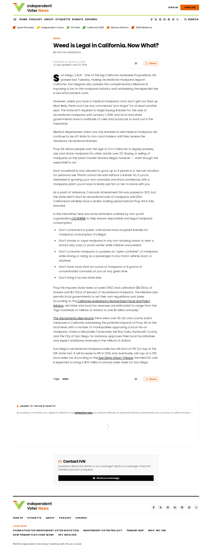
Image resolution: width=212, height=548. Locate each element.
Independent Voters (52, 27)
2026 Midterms (144, 27)
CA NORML (78, 218)
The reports (73, 318)
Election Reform (120, 27)
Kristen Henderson (69, 52)
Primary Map (135, 530)
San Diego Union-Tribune (115, 358)
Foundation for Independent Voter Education (46, 530)
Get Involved (67, 534)
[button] (18, 517)
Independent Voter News (34, 544)
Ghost (68, 544)
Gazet (78, 544)
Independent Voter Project (102, 530)
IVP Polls (75, 27)
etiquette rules (83, 412)
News (57, 38)
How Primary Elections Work (33, 534)
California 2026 (95, 27)
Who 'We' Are (157, 530)
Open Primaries (25, 27)
